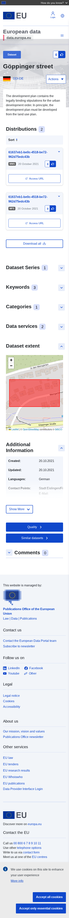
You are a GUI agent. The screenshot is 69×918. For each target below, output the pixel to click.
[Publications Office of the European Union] (33, 596)
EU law (8, 757)
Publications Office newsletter (23, 737)
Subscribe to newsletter (19, 646)
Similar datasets (32, 538)
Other (32, 673)
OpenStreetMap (31, 429)
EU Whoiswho (13, 777)
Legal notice (11, 695)
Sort (11, 140)
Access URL (36, 178)
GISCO (58, 429)
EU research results (16, 770)
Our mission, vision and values (24, 731)
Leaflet (15, 429)
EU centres (39, 857)
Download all (32, 243)
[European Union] (33, 815)
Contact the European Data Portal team (29, 640)
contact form (31, 852)
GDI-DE (18, 78)
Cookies (8, 701)
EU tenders (10, 764)
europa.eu (35, 824)
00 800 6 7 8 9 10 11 (27, 843)
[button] (54, 2)
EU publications (14, 783)
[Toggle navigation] (61, 36)
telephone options (29, 847)
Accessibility (11, 706)
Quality (32, 527)
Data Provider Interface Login (23, 788)
